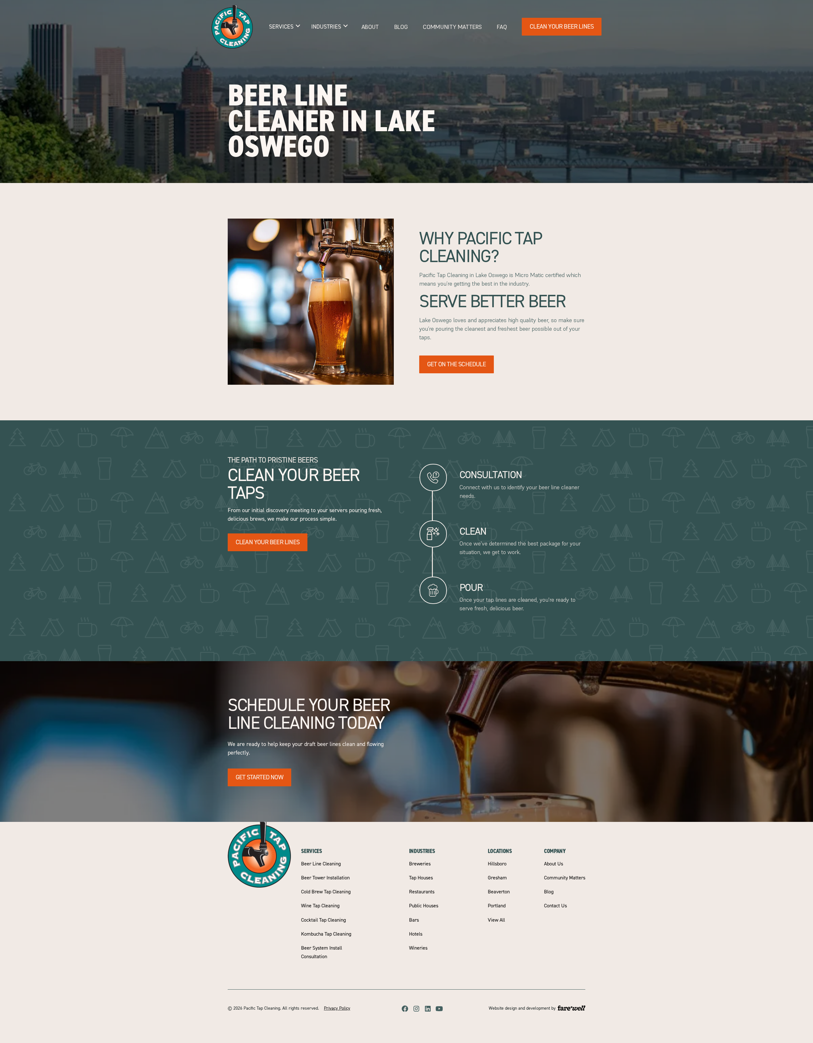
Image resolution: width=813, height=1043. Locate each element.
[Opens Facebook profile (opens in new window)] (405, 1009)
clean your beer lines (267, 542)
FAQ (502, 26)
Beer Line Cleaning (321, 864)
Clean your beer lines (562, 26)
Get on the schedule (456, 364)
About (370, 26)
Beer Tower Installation (325, 878)
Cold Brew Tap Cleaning (326, 892)
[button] (285, 26)
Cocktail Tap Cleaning (323, 920)
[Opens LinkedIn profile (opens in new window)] (428, 1009)
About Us (553, 864)
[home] (232, 27)
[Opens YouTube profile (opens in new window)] (439, 1009)
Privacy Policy (337, 1008)
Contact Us (555, 906)
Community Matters (452, 26)
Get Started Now (259, 777)
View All (496, 920)
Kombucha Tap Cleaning (326, 934)
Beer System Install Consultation (321, 952)
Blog (401, 26)
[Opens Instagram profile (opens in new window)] (416, 1009)
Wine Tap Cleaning (320, 906)
